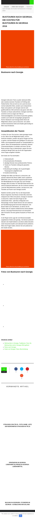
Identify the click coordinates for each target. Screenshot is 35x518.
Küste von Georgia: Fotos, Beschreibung (16, 349)
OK (20, 515)
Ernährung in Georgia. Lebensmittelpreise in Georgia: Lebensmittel (17, 464)
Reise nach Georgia (10, 347)
